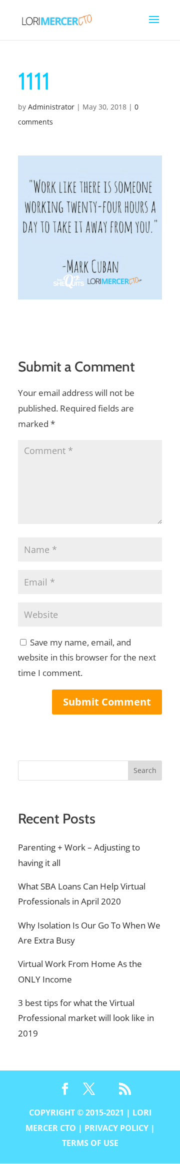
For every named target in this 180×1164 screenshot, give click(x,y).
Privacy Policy (116, 1128)
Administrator (51, 107)
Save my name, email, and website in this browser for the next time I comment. (87, 657)
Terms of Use (90, 1143)
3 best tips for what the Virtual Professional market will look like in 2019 (86, 1018)
